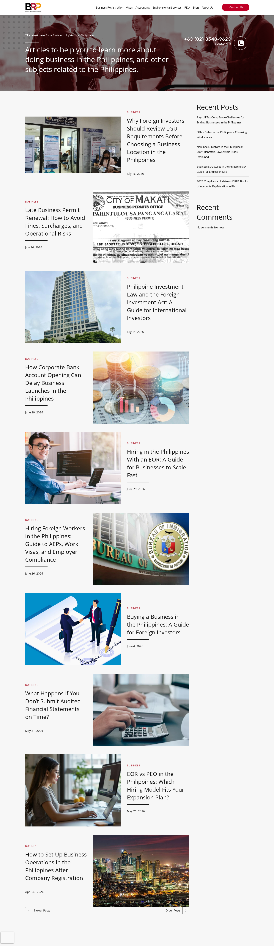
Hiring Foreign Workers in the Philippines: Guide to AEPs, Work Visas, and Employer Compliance (55, 543)
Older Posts (173, 910)
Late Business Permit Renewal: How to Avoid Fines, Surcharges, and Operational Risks (55, 221)
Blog (196, 7)
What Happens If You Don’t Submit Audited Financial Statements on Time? (53, 705)
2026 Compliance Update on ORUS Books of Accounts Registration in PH (222, 184)
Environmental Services (167, 7)
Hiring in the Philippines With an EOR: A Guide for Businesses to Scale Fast (158, 463)
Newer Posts (42, 910)
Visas (129, 7)
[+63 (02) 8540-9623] (240, 43)
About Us (207, 7)
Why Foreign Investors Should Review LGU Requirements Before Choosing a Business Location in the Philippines (155, 140)
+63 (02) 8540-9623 (207, 39)
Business (133, 112)
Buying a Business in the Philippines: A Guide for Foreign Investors (158, 624)
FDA (187, 7)
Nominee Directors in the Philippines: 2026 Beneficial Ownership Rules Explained (220, 152)
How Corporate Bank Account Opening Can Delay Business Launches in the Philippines (53, 382)
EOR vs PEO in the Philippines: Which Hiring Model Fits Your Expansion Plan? (155, 785)
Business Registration (109, 7)
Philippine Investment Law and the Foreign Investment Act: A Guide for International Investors (157, 302)
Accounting (143, 7)
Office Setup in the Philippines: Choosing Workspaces (222, 134)
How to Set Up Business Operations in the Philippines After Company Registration (56, 866)
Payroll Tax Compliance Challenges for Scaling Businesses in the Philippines (221, 120)
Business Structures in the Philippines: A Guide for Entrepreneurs (221, 169)
